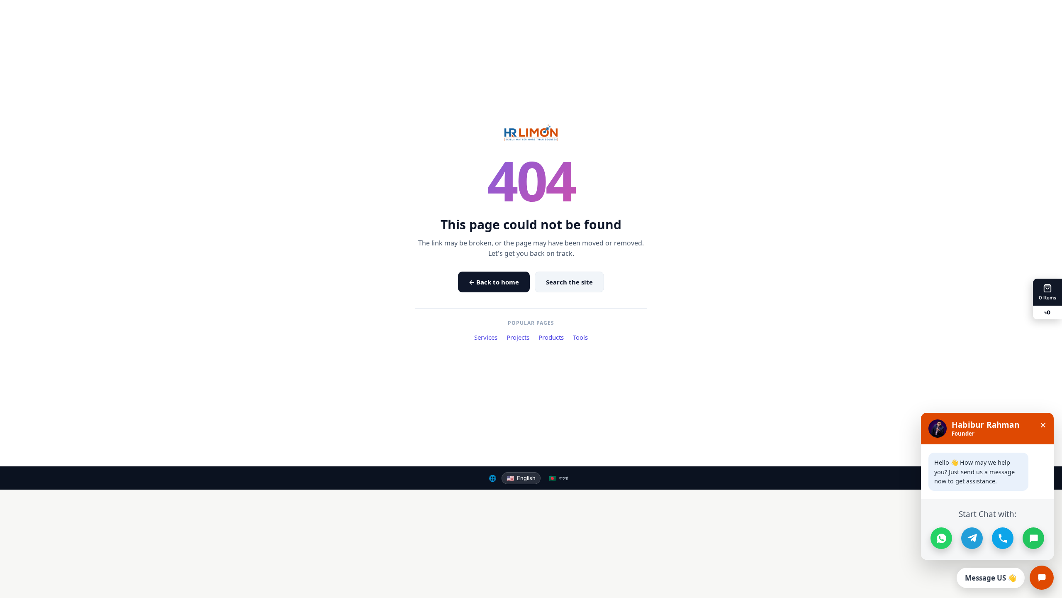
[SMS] (1033, 538)
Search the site (569, 282)
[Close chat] (1042, 578)
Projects (518, 337)
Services (485, 337)
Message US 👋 (990, 578)
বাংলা (558, 478)
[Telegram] (972, 538)
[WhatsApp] (941, 538)
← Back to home (494, 282)
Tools (580, 337)
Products (551, 337)
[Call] (1002, 538)
